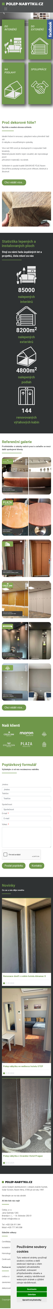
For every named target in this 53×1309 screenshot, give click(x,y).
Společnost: (7, 801)
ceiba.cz (6, 1273)
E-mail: (5, 810)
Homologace (7, 1250)
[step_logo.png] (44, 730)
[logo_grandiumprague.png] (9, 741)
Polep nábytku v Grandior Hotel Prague (23, 1152)
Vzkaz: (5, 821)
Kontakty (37, 862)
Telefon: (5, 790)
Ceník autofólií (8, 1256)
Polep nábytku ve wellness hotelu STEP (23, 1063)
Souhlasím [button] (32, 1289)
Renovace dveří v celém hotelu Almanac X (24, 973)
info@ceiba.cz (13, 1215)
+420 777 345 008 (14, 1224)
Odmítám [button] (32, 1294)
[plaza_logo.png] (26, 741)
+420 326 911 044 (12, 1221)
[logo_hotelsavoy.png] (44, 741)
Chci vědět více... (14, 179)
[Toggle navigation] (5, 8)
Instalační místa (8, 1244)
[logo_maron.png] (26, 730)
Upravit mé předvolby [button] (31, 1300)
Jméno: (5, 781)
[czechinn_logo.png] (9, 730)
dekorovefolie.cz (9, 1285)
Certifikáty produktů (10, 1238)
